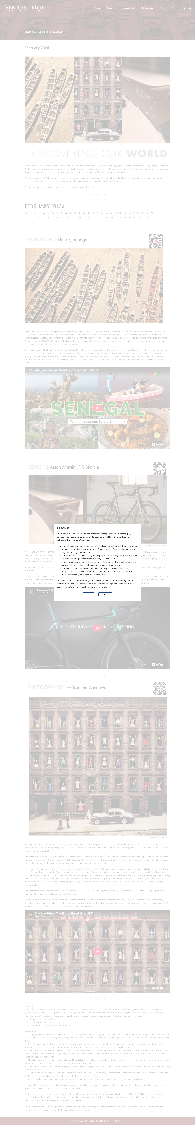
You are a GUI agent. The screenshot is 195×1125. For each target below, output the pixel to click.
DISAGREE (105, 594)
